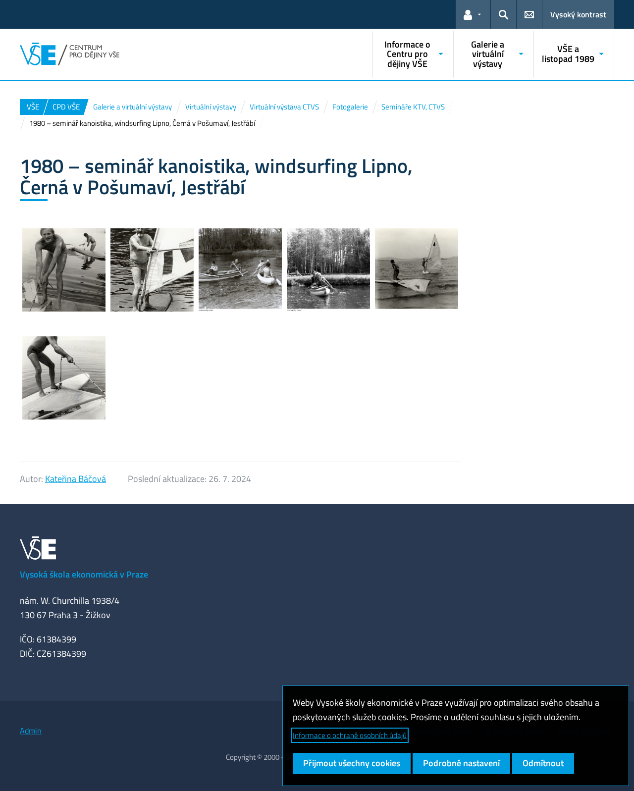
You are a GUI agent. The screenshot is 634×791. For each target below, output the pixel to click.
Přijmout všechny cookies (351, 763)
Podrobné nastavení (461, 763)
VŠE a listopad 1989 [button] (568, 53)
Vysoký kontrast (578, 14)
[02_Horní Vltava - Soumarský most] (328, 270)
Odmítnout (543, 763)
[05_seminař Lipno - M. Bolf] (64, 270)
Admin (31, 731)
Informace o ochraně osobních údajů (350, 735)
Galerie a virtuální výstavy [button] (487, 54)
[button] (473, 14)
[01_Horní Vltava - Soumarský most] (240, 270)
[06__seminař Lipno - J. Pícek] (152, 270)
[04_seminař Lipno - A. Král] (64, 378)
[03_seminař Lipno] (416, 270)
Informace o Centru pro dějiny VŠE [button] (407, 54)
